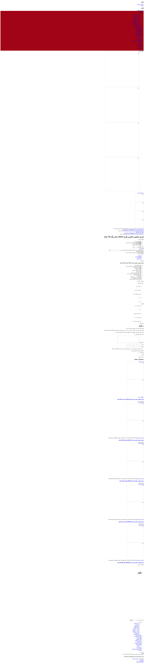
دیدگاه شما (141, 342)
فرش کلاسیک (136, 14)
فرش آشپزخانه (136, 25)
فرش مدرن (137, 15)
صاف (140, 249)
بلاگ (133, 589)
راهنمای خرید (132, 604)
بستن (143, 653)
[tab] (70, 255)
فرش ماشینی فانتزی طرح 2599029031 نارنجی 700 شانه (131, 521)
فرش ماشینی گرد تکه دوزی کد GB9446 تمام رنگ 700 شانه (130, 562)
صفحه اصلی (132, 585)
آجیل (138, 37)
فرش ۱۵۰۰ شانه (136, 23)
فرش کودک (137, 24)
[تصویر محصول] (135, 396)
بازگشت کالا (132, 611)
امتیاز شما (141, 334)
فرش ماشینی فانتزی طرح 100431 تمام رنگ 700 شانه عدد (131, 250)
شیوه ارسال (132, 607)
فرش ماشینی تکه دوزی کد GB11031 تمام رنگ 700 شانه (131, 440)
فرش (140, 228)
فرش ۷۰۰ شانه (136, 20)
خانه (143, 228)
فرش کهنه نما (136, 626)
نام (143, 344)
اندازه (142, 248)
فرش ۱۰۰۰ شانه (136, 21)
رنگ (142, 246)
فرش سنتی (137, 16)
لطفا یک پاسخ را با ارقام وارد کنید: (137, 350)
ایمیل (142, 346)
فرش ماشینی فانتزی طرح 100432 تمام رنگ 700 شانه (134, 230)
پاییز (142, 2)
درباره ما (132, 587)
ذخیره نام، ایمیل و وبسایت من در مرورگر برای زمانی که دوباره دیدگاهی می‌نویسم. (127, 348)
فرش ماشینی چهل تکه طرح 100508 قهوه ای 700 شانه (131, 480)
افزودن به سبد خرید (140, 251)
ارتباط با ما (132, 591)
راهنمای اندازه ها (132, 609)
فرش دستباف (136, 19)
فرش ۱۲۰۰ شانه (136, 22)
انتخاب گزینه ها (135, 658)
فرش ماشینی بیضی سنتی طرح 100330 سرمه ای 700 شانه (130, 399)
